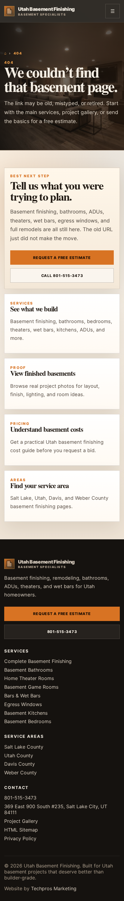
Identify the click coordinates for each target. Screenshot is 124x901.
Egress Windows (23, 704)
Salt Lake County (23, 747)
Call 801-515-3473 (62, 275)
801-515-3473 (62, 631)
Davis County (19, 764)
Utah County (18, 755)
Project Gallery (21, 821)
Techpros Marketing (53, 888)
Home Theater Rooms (29, 678)
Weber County (20, 773)
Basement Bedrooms (27, 721)
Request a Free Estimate (62, 257)
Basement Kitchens (26, 713)
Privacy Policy (20, 838)
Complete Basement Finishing (38, 661)
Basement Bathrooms (28, 670)
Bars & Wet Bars (22, 696)
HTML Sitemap (21, 830)
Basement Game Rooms (31, 687)
